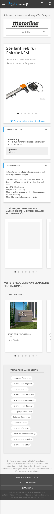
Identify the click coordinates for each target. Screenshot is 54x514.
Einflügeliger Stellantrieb (22, 411)
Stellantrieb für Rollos (21, 428)
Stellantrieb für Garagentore (23, 400)
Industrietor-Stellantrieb (22, 378)
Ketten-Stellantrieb (20, 422)
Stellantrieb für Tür (20, 389)
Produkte (25, 32)
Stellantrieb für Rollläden (22, 439)
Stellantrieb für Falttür (21, 445)
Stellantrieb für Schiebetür (23, 406)
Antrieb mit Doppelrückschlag (24, 434)
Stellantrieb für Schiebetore (23, 395)
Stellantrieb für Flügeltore (22, 383)
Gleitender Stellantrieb (21, 417)
